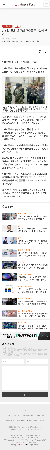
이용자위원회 (40, 415)
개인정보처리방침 (28, 415)
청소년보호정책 (9, 420)
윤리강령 (17, 415)
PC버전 (25, 410)
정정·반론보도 (21, 420)
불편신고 (42, 420)
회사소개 (8, 415)
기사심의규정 (33, 420)
